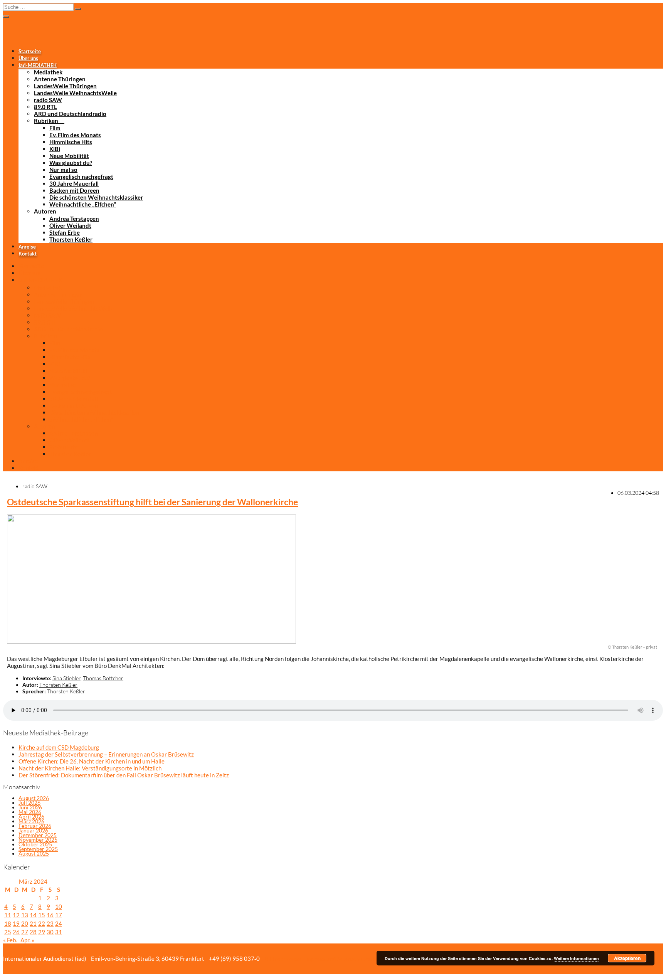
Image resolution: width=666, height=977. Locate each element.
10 (58, 906)
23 (50, 923)
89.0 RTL (45, 106)
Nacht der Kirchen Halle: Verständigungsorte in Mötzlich (89, 768)
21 (33, 923)
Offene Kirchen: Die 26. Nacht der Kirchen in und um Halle (91, 761)
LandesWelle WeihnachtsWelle (75, 92)
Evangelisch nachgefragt (81, 176)
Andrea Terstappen (74, 218)
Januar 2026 (33, 830)
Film (55, 127)
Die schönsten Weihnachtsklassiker (96, 197)
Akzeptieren (627, 958)
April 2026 (31, 816)
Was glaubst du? (70, 162)
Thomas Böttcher (103, 678)
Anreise (27, 247)
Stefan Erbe (64, 232)
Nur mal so (63, 169)
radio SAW (48, 99)
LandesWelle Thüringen (65, 85)
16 (50, 914)
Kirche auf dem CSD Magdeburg (58, 747)
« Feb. (10, 940)
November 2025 (37, 839)
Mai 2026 (29, 812)
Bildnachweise (282, 958)
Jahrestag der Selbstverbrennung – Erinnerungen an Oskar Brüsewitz (106, 754)
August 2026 (33, 798)
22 (41, 923)
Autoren (45, 211)
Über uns (28, 58)
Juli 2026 (29, 802)
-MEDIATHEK (37, 65)
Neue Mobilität (69, 155)
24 (58, 923)
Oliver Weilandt (70, 225)
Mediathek (48, 72)
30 (50, 931)
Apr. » (27, 940)
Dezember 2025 (37, 835)
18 (7, 923)
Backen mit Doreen (74, 190)
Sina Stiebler (66, 678)
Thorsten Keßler (70, 239)
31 (58, 931)
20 (24, 923)
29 (41, 931)
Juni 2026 (30, 807)
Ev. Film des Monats (75, 134)
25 (7, 931)
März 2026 (31, 821)
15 (41, 914)
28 (33, 931)
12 (16, 914)
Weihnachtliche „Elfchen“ (82, 204)
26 (16, 931)
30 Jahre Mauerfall (74, 183)
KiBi (54, 148)
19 (16, 923)
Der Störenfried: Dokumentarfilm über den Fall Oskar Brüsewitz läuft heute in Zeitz (123, 775)
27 (24, 931)
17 (58, 914)
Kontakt (27, 254)
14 (33, 914)
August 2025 (33, 853)
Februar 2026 (34, 825)
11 (7, 914)
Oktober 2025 (35, 844)
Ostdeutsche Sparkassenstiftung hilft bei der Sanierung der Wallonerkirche (152, 502)
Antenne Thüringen (60, 79)
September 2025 (38, 849)
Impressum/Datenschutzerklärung (347, 958)
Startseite (29, 51)
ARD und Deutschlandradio (70, 113)
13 (24, 914)
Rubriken (46, 120)
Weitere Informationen (576, 958)
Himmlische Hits (70, 141)
